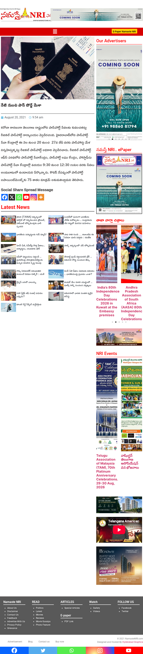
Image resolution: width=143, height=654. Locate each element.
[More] (41, 197)
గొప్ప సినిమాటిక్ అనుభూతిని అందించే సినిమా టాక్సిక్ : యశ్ (30, 272)
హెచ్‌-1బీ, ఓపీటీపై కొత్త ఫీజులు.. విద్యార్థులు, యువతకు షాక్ (31, 247)
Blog (30, 641)
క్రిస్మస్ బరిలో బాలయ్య (26, 281)
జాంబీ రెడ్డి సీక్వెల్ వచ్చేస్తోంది (29, 304)
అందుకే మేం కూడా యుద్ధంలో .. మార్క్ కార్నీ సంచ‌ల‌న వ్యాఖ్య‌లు (78, 283)
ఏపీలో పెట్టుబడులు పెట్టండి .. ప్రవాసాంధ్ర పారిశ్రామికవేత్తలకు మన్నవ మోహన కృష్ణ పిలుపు (30, 259)
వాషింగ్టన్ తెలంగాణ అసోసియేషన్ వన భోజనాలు (130, 461)
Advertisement (15, 641)
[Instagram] (33, 197)
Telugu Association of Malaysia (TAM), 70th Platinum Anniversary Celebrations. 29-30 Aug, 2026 (107, 471)
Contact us (44, 641)
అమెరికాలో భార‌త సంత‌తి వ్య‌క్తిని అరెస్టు (78, 294)
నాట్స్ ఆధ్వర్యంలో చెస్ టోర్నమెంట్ (79, 245)
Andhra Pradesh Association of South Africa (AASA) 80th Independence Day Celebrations (108, 303)
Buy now (59, 641)
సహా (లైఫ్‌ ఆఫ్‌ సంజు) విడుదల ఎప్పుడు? (30, 294)
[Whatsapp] (19, 197)
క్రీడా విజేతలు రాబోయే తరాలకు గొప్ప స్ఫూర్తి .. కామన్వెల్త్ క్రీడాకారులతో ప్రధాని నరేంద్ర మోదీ (131, 301)
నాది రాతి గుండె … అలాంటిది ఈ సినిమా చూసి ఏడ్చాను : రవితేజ (79, 236)
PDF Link (68, 621)
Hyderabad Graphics (132, 642)
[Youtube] (26, 197)
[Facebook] (4, 197)
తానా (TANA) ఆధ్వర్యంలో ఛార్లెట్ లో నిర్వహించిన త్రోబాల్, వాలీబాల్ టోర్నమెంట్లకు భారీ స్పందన (31, 221)
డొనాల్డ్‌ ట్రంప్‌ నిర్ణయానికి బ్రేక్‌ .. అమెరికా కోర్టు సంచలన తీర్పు (78, 258)
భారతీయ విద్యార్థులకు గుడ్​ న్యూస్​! (32, 234)
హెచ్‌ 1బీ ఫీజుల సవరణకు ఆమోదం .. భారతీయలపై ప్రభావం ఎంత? (79, 272)
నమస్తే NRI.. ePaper (113, 149)
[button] (55, 32)
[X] (12, 197)
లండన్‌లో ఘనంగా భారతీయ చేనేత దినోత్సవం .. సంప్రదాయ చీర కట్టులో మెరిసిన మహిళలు (78, 220)
